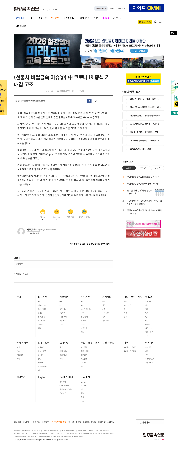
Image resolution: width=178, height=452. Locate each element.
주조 (82, 305)
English (111, 8)
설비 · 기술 (22, 342)
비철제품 (64, 296)
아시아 (147, 324)
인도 (146, 317)
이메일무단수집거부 (106, 422)
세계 (146, 305)
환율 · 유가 (85, 351)
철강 (32, 17)
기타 (39, 328)
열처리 (83, 324)
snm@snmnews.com (61, 439)
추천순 (25, 274)
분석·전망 (127, 305)
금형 (82, 313)
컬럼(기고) (63, 355)
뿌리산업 (55, 17)
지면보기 (21, 377)
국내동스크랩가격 (130, 351)
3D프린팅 (84, 328)
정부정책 (84, 355)
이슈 (125, 309)
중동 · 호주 (149, 332)
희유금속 (63, 320)
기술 (18, 351)
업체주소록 (150, 359)
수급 (103, 301)
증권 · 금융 (108, 342)
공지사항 (148, 347)
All (37, 439)
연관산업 (84, 362)
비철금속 (43, 17)
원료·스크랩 (42, 305)
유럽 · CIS (148, 328)
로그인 (45, 10)
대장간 (62, 347)
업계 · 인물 (44, 342)
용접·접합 (84, 317)
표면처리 (84, 320)
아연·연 (62, 313)
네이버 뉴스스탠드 (66, 389)
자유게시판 (149, 362)
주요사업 (84, 385)
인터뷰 (40, 355)
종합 (19, 296)
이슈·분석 (84, 17)
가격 (103, 305)
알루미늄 (63, 309)
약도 (82, 401)
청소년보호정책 (74, 422)
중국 (146, 309)
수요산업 (84, 359)
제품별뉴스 (69, 17)
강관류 (40, 324)
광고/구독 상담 (146, 22)
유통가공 (105, 320)
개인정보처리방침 (59, 422)
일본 (146, 313)
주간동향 (105, 313)
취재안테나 (63, 351)
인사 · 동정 (42, 351)
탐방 (39, 359)
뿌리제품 (85, 296)
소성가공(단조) (86, 309)
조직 (82, 397)
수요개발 (20, 355)
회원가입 (54, 10)
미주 (146, 320)
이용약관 (46, 422)
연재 (125, 317)
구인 (146, 355)
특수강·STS (42, 320)
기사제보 (27, 422)
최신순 (18, 274)
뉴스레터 (63, 382)
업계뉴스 (41, 347)
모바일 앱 (63, 393)
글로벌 (148, 296)
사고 (146, 351)
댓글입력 (19, 263)
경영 (82, 393)
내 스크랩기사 (101, 8)
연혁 (82, 389)
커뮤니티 (117, 17)
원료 (103, 317)
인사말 (83, 382)
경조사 (40, 362)
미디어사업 (21, 25)
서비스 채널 (67, 377)
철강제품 (42, 296)
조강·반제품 (42, 309)
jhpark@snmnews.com (47, 229)
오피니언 (64, 342)
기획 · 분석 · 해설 (133, 296)
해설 (125, 313)
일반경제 (84, 347)
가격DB (105, 17)
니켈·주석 (63, 317)
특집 (125, 301)
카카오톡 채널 (64, 385)
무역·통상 (148, 301)
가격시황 (106, 296)
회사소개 (85, 377)
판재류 (40, 313)
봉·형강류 (41, 317)
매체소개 (17, 422)
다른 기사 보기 (34, 233)
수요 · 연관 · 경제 (90, 342)
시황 (96, 17)
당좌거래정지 (42, 366)
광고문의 (36, 422)
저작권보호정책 (89, 422)
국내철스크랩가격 (130, 347)
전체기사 (20, 17)
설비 (18, 347)
